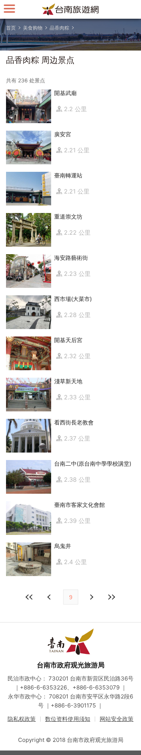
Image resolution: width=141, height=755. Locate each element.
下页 (50, 597)
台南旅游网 (71, 9)
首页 (11, 28)
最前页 (29, 597)
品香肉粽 (59, 28)
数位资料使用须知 (67, 718)
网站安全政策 (116, 718)
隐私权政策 (22, 718)
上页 (91, 597)
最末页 (111, 597)
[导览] (9, 8)
